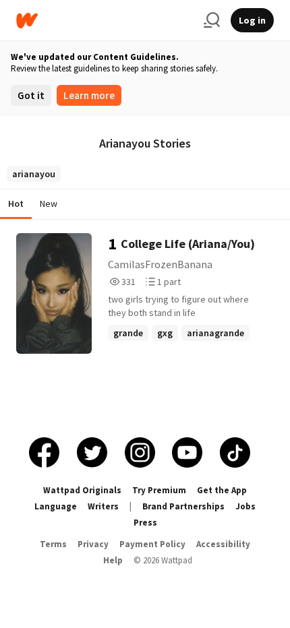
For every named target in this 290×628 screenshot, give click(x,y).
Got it (31, 95)
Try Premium (159, 490)
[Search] (212, 20)
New (48, 203)
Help (113, 560)
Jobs (245, 506)
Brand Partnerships (183, 506)
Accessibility (223, 544)
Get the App (222, 490)
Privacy (93, 544)
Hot (16, 203)
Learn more (89, 95)
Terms (53, 544)
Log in (252, 20)
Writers (103, 506)
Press (145, 522)
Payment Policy (152, 544)
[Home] (104, 20)
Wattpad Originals (82, 490)
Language (55, 506)
